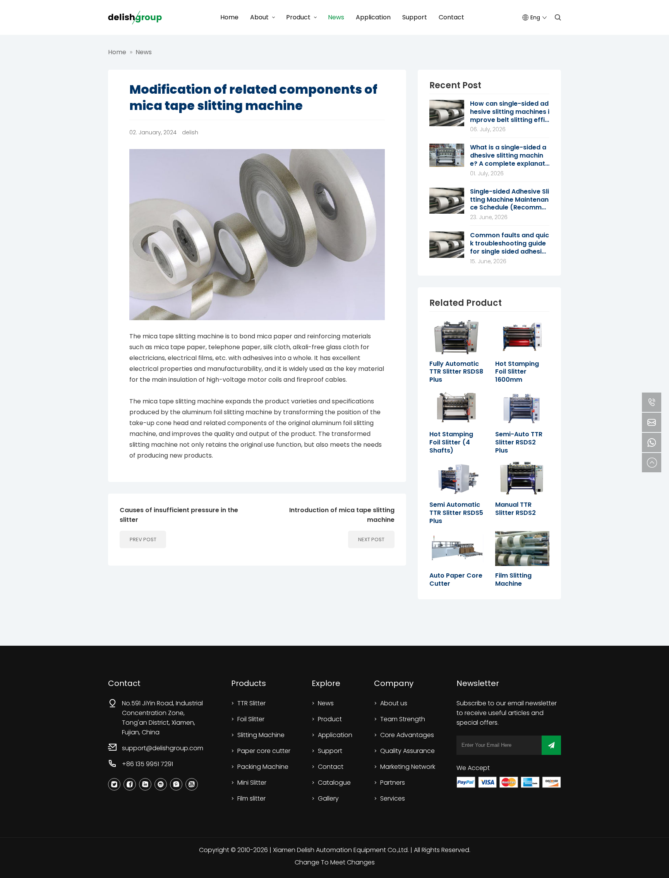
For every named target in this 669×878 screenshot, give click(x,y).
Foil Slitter (250, 719)
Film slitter (251, 798)
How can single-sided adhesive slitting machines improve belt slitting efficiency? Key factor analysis (509, 112)
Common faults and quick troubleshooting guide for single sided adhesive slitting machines (509, 244)
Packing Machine (262, 766)
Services (392, 798)
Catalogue (334, 782)
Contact (451, 17)
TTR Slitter (251, 703)
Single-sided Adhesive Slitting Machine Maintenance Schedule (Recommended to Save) (509, 200)
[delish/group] (135, 17)
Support (414, 17)
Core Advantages (407, 735)
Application (373, 17)
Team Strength (402, 719)
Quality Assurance (407, 750)
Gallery (328, 798)
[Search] (558, 17)
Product (298, 17)
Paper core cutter (263, 750)
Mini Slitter (251, 782)
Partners (392, 782)
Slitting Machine (261, 735)
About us (393, 703)
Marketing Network (407, 766)
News (336, 17)
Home (229, 17)
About (259, 17)
